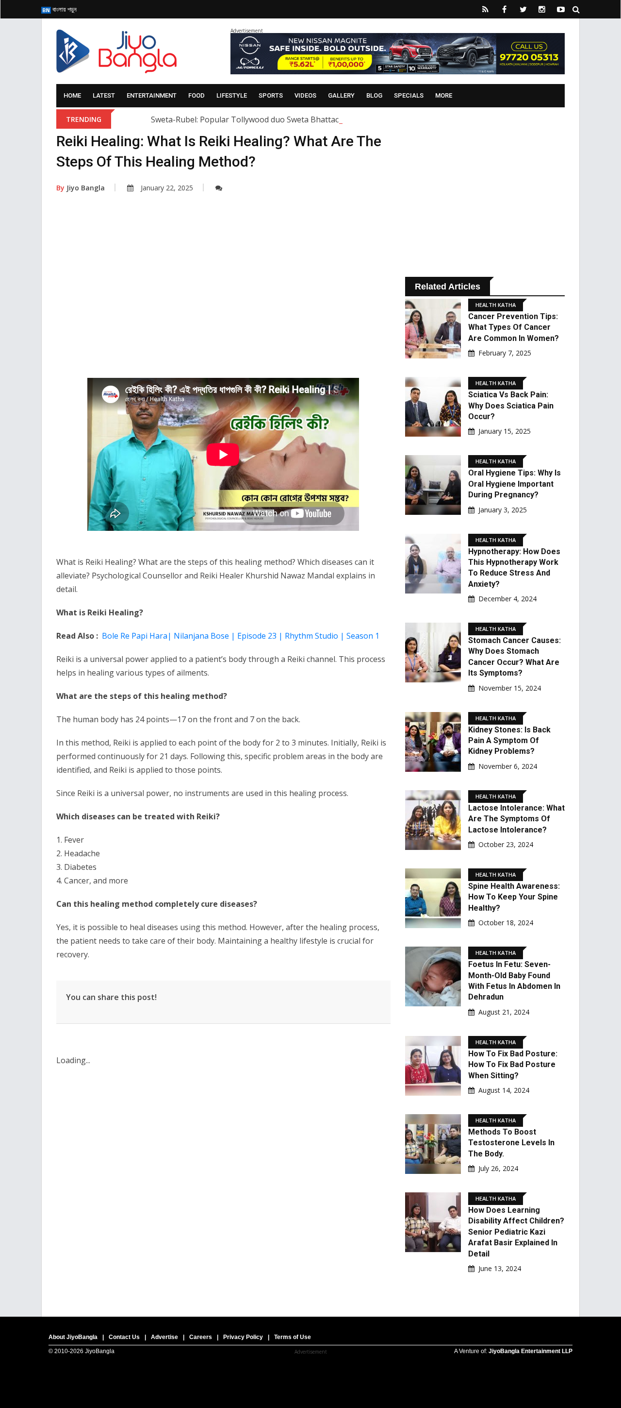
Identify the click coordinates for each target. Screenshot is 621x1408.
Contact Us (124, 1337)
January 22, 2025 (167, 187)
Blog (374, 95)
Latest (104, 95)
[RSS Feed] (485, 9)
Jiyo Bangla (80, 187)
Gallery (341, 95)
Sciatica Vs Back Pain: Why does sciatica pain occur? (511, 405)
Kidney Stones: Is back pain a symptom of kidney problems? (509, 740)
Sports (271, 95)
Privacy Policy (243, 1337)
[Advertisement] (223, 300)
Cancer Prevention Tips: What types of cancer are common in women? (513, 327)
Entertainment (152, 95)
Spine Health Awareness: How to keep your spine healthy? (514, 897)
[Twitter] (523, 9)
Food (196, 95)
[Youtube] (561, 9)
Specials (409, 95)
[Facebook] (504, 9)
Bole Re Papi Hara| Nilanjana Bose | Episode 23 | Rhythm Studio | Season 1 (240, 635)
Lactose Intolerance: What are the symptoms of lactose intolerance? (516, 818)
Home (72, 95)
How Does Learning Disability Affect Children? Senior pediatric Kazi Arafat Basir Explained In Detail (516, 1231)
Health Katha (495, 304)
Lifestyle (231, 95)
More (443, 95)
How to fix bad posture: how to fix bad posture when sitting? (512, 1064)
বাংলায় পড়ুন (64, 9)
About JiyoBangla (73, 1337)
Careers (200, 1337)
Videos (305, 95)
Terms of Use (292, 1337)
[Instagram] (542, 9)
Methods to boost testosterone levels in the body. (511, 1142)
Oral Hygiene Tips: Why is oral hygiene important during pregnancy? (514, 483)
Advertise (164, 1337)
